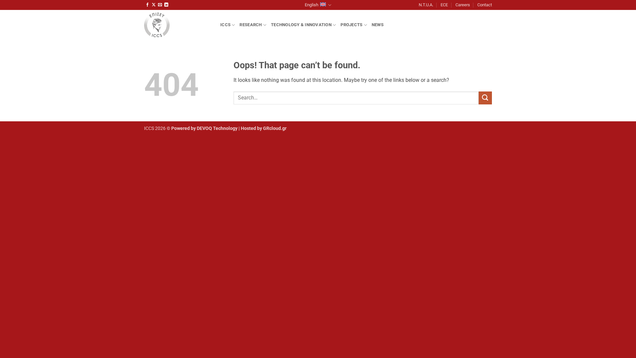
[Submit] (485, 97)
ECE (444, 4)
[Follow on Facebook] (147, 5)
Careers (462, 4)
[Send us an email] (160, 5)
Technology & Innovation (301, 24)
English (311, 4)
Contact (484, 4)
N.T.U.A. (426, 4)
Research (250, 24)
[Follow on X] (154, 5)
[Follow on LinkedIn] (166, 5)
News (378, 24)
